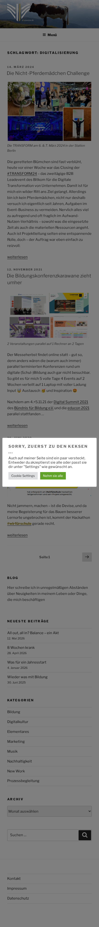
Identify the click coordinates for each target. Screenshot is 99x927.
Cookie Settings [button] (23, 476)
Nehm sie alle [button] (53, 476)
